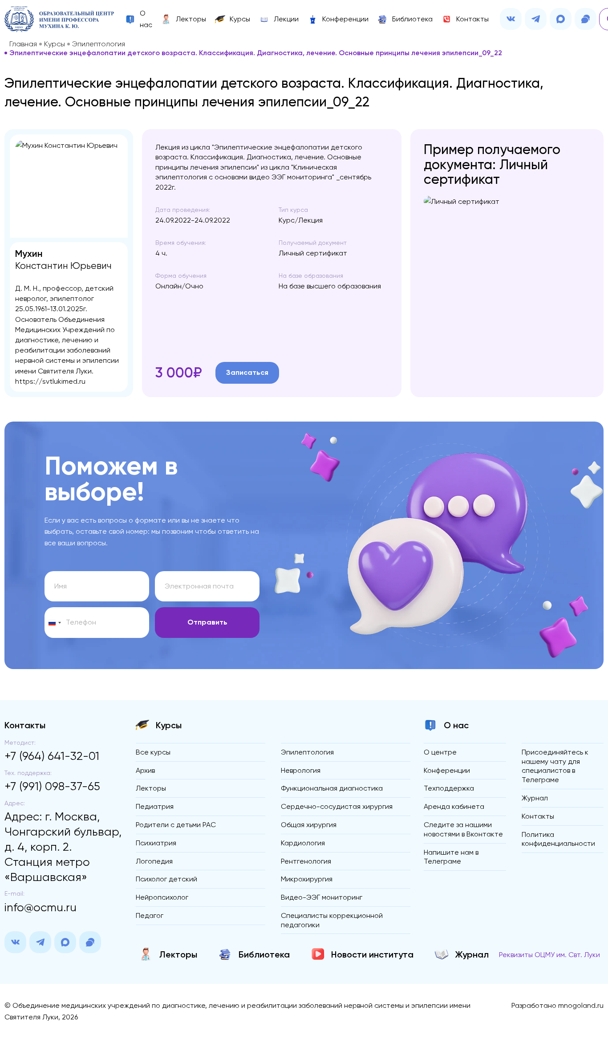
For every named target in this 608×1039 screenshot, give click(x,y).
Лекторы (151, 788)
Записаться (247, 372)
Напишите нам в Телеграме (451, 857)
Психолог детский (166, 879)
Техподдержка (449, 788)
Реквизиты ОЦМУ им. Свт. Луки (549, 954)
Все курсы (153, 752)
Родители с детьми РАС (176, 824)
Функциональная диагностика (332, 788)
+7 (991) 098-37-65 (52, 786)
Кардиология (303, 843)
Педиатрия (155, 806)
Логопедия (154, 861)
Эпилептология (98, 44)
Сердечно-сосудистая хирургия (337, 806)
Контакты (538, 816)
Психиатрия (156, 843)
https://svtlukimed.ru (50, 381)
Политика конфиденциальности (558, 839)
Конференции (447, 770)
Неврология (300, 770)
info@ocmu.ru (40, 907)
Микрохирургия (306, 879)
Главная (23, 44)
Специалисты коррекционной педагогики (332, 920)
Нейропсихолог (162, 897)
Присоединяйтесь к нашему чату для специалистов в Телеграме (555, 766)
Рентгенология (306, 861)
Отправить (207, 622)
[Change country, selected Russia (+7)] (54, 622)
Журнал (535, 798)
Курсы (54, 44)
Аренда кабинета (454, 806)
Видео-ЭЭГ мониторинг (321, 897)
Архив (145, 770)
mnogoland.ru (581, 1005)
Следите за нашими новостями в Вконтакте (463, 829)
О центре (440, 752)
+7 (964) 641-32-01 (51, 756)
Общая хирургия (308, 824)
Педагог (149, 915)
